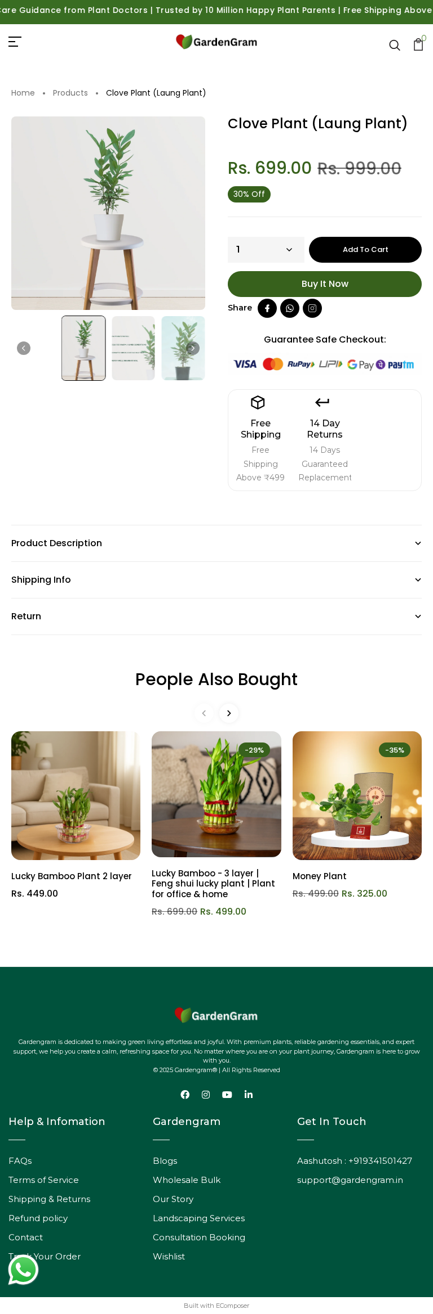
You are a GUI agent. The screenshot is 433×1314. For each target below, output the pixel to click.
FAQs (20, 1160)
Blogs (165, 1160)
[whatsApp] (289, 308)
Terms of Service (43, 1179)
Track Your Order (44, 1256)
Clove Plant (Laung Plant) (156, 93)
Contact (25, 1237)
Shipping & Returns (49, 1199)
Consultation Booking (199, 1237)
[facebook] (267, 308)
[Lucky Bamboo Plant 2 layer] (75, 795)
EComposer (232, 1306)
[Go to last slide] (23, 348)
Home (23, 93)
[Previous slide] (204, 713)
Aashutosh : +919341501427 (354, 1160)
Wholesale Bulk (186, 1179)
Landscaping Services (199, 1218)
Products (70, 93)
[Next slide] (193, 348)
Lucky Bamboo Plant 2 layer (71, 876)
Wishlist (169, 1256)
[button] (83, 348)
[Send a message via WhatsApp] (23, 1270)
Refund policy (38, 1218)
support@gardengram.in (350, 1179)
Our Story (173, 1199)
